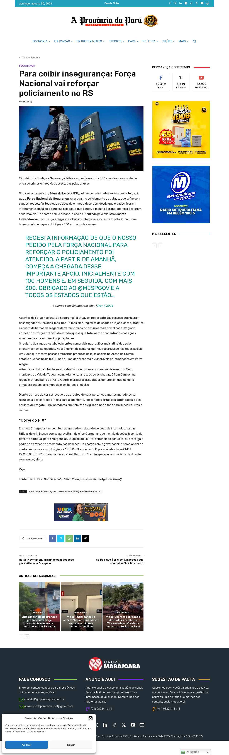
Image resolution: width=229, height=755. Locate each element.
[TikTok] (191, 3)
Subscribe (201, 76)
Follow (181, 76)
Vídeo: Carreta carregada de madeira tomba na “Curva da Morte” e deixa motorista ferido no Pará (123, 621)
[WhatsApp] (69, 538)
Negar (71, 744)
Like (161, 76)
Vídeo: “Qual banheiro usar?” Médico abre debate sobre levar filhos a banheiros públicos (81, 621)
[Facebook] (169, 3)
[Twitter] (196, 3)
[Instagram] (175, 3)
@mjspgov (93, 288)
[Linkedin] (180, 3)
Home (22, 57)
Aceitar (26, 744)
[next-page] (27, 636)
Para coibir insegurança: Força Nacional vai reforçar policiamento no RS (65, 491)
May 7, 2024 (105, 305)
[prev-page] (21, 636)
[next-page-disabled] (160, 245)
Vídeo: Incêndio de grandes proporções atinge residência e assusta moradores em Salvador (39, 621)
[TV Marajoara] (207, 3)
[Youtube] (202, 3)
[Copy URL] (85, 538)
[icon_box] (41, 699)
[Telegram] (186, 3)
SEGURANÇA (34, 57)
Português (192, 751)
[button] (90, 718)
